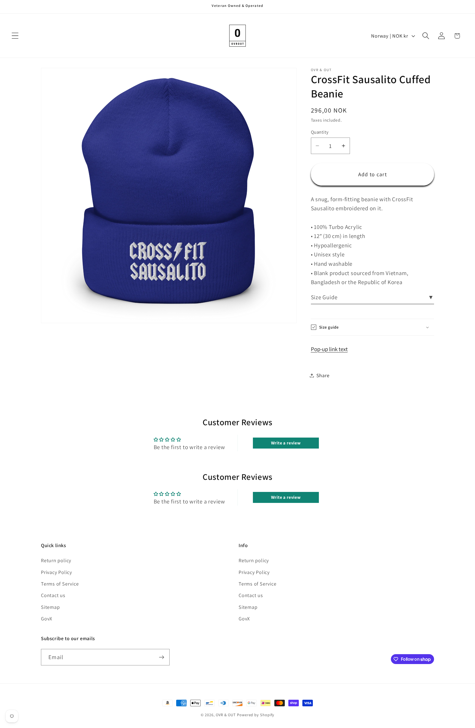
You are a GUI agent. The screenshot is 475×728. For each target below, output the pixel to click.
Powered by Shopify (255, 714)
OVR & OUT (226, 714)
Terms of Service (60, 583)
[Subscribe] (161, 657)
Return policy (56, 560)
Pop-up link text (329, 349)
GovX (46, 618)
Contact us (53, 595)
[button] (15, 36)
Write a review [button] (286, 443)
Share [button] (323, 375)
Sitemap (50, 607)
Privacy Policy (56, 572)
